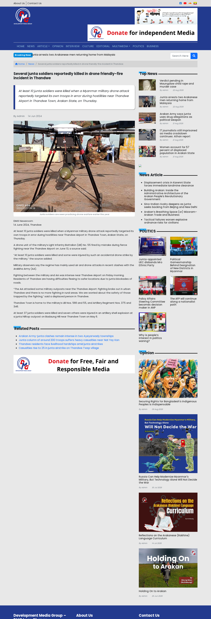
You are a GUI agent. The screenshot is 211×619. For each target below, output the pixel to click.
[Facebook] (181, 3)
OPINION (57, 46)
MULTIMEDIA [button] (120, 46)
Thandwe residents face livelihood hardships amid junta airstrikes (61, 344)
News (31, 64)
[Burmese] (195, 3)
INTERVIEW (73, 46)
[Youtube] (185, 3)
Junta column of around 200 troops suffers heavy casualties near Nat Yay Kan (69, 340)
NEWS (31, 46)
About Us (19, 3)
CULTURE (88, 46)
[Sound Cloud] (190, 3)
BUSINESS (153, 46)
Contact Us (34, 3)
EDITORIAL (103, 46)
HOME (21, 46)
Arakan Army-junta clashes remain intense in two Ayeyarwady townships (66, 336)
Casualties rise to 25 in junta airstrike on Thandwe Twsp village (59, 348)
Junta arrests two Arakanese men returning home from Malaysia (73, 55)
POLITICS (138, 46)
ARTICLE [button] (42, 46)
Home (21, 64)
